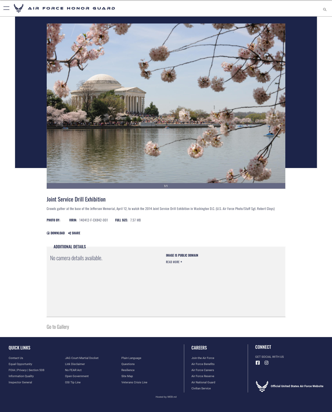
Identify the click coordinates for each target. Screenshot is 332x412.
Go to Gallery (58, 326)
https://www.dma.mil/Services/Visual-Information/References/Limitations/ (206, 283)
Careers (199, 347)
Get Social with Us (269, 356)
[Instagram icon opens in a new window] (266, 362)
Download (57, 233)
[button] (5, 8)
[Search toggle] (325, 8)
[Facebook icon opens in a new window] (257, 362)
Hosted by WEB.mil (166, 396)
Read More (173, 262)
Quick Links (19, 347)
